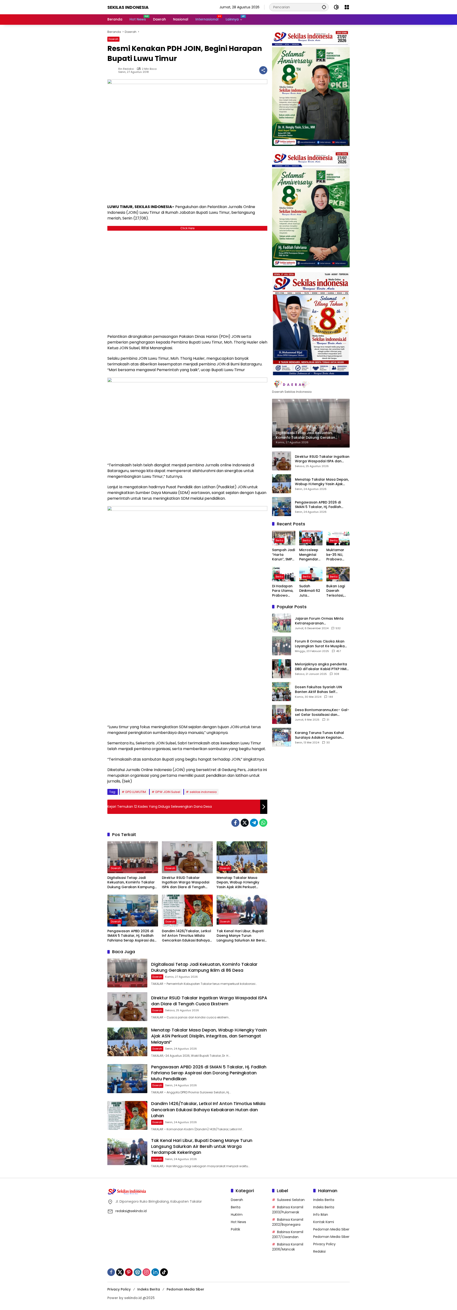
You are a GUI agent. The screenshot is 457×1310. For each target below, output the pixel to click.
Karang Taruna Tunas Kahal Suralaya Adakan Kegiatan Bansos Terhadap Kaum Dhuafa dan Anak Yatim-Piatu (321, 735)
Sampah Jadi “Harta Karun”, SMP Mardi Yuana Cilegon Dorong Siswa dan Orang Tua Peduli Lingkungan (283, 555)
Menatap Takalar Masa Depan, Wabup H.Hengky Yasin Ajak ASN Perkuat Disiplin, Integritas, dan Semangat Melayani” (238, 883)
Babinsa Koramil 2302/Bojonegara (287, 1222)
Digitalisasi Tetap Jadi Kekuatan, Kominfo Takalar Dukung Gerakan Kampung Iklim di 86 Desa (131, 883)
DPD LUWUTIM (135, 792)
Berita (279, 540)
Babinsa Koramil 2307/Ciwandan (287, 1234)
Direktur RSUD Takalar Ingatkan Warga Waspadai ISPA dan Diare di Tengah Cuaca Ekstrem (185, 883)
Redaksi (319, 1251)
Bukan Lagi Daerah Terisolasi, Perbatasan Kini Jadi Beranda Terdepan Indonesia (336, 591)
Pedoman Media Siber (331, 1229)
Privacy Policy (324, 1244)
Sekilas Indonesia (128, 7)
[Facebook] (235, 823)
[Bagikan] (263, 70)
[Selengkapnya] (311, 384)
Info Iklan (320, 1214)
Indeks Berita (323, 1199)
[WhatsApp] (263, 823)
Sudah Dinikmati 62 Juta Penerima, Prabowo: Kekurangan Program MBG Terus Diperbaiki (309, 591)
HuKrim (237, 1214)
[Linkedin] (155, 1272)
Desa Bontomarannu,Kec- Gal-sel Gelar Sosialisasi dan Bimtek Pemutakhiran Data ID (322, 712)
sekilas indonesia (203, 792)
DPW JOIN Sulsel (167, 792)
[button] (324, 7)
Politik (235, 1229)
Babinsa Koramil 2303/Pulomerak (287, 1210)
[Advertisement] (187, 281)
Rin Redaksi (126, 69)
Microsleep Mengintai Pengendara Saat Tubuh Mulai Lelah (310, 555)
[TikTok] (164, 1272)
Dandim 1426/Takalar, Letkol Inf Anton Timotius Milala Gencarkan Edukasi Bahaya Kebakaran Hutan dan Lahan (187, 936)
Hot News (238, 1222)
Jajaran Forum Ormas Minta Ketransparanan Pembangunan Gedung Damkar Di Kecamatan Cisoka (321, 620)
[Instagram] (146, 1272)
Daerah (113, 39)
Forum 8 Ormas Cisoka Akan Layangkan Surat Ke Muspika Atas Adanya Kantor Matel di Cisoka (320, 643)
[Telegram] (254, 823)
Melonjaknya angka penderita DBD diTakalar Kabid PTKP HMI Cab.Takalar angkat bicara (321, 666)
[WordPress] (137, 1272)
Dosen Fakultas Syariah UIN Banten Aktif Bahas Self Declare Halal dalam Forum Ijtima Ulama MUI (319, 689)
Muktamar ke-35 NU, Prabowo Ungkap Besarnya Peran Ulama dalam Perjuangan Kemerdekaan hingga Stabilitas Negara (337, 555)
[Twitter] (245, 823)
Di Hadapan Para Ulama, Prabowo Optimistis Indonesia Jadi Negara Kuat (282, 591)
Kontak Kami (323, 1222)
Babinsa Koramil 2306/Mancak (287, 1247)
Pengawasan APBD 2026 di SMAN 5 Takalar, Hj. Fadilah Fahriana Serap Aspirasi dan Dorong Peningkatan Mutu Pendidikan (131, 936)
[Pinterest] (129, 1272)
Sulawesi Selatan (291, 1199)
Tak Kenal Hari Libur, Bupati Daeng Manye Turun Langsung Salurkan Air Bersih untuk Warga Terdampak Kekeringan (242, 936)
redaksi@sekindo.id (131, 1211)
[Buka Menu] (347, 7)
